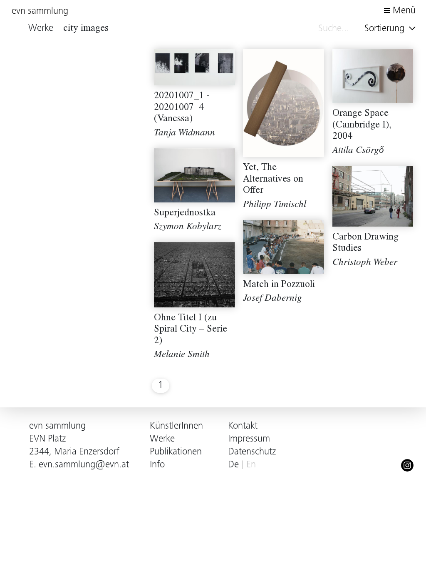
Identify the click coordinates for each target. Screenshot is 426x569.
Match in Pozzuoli (279, 285)
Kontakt (243, 426)
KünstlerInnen (176, 426)
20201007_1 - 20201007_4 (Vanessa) (182, 108)
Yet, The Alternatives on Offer (273, 179)
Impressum (249, 439)
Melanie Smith (182, 355)
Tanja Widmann (184, 133)
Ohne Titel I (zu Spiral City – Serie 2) (190, 330)
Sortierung (385, 29)
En (251, 465)
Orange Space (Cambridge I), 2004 (361, 125)
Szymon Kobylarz (187, 227)
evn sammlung (40, 11)
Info (157, 465)
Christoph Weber (364, 263)
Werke (162, 439)
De (233, 465)
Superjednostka (184, 213)
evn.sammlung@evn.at (84, 465)
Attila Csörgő (358, 151)
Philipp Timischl (274, 205)
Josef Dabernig (272, 299)
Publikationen (176, 452)
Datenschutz (252, 452)
